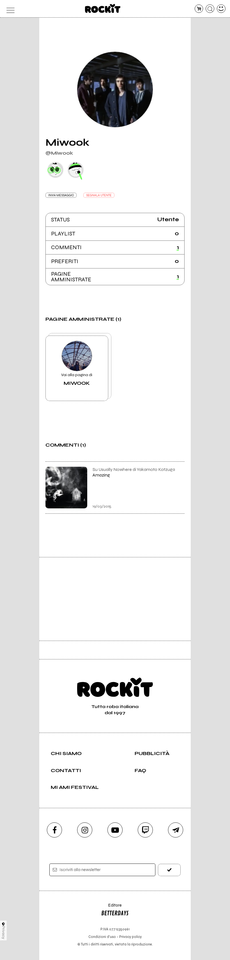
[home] (103, 8)
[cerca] (210, 8)
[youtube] (115, 830)
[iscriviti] (169, 870)
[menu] (8, 8)
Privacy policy (130, 937)
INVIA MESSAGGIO (61, 195)
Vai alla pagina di (76, 379)
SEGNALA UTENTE (99, 195)
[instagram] (84, 830)
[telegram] (175, 830)
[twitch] (145, 830)
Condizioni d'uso (102, 937)
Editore (111, 908)
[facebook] (54, 830)
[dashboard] (221, 8)
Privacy (3, 932)
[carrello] (199, 8)
